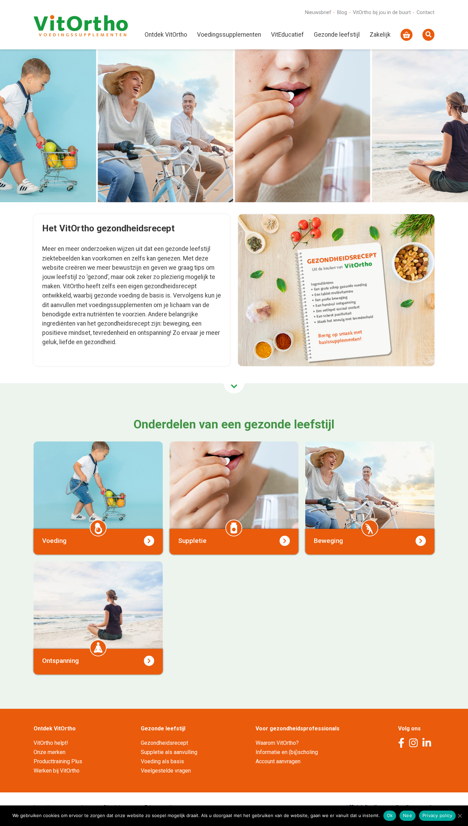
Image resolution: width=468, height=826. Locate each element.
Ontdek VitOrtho (166, 34)
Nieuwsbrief (318, 12)
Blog (342, 12)
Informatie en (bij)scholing (287, 752)
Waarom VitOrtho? (277, 743)
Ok (390, 815)
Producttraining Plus (58, 761)
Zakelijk (380, 34)
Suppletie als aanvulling (169, 752)
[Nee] (459, 815)
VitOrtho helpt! (51, 743)
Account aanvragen (278, 761)
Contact (425, 12)
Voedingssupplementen (229, 34)
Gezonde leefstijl (337, 34)
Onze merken (49, 752)
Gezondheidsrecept (164, 743)
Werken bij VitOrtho (56, 770)
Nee (407, 815)
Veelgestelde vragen (166, 770)
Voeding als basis (162, 761)
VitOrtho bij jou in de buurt (382, 12)
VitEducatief (287, 34)
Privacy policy (437, 815)
